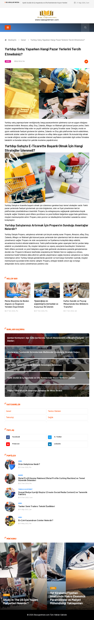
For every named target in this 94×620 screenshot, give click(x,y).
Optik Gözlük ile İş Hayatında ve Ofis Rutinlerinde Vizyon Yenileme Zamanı (48, 3)
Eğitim (6, 595)
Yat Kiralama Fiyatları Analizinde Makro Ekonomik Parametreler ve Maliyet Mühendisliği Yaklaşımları (68, 598)
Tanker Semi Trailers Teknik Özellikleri (36, 506)
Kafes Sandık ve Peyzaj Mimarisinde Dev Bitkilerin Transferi (76, 303)
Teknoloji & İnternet (25, 489)
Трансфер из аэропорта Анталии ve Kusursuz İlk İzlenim (46, 303)
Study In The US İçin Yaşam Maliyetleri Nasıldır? (20, 601)
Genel (23, 40)
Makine (20, 475)
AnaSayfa (12, 40)
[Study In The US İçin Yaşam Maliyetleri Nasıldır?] (23, 576)
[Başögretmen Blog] (47, 15)
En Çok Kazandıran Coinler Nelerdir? (35, 520)
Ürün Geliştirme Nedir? (29, 464)
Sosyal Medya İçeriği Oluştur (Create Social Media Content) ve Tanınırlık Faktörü (52, 493)
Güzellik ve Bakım (13, 294)
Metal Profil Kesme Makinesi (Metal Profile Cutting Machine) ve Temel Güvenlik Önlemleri (51, 479)
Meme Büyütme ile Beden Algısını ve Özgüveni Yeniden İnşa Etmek (17, 303)
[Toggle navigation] (8, 27)
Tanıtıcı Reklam (54, 411)
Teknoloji (10, 417)
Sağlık (50, 417)
